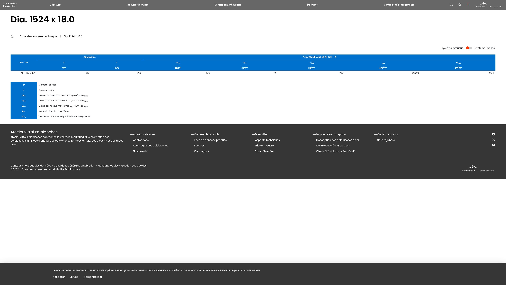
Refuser (74, 277)
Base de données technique (38, 36)
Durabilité (261, 134)
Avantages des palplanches (150, 145)
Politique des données (37, 165)
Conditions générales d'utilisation (74, 165)
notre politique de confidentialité (244, 270)
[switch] (469, 48)
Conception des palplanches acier (337, 140)
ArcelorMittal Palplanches (10, 4)
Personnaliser (93, 277)
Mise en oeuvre (264, 145)
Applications (141, 140)
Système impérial (485, 48)
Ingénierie (312, 4)
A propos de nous (144, 134)
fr (468, 5)
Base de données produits (210, 140)
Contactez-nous (387, 134)
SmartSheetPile (264, 151)
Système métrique (452, 48)
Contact (16, 165)
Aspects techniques (267, 140)
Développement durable (228, 4)
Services (199, 145)
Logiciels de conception (331, 134)
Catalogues (201, 151)
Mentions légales (108, 165)
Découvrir (55, 4)
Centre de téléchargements (399, 4)
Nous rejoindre (386, 140)
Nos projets (140, 151)
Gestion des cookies (134, 165)
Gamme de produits (206, 134)
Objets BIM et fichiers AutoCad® (335, 151)
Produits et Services (137, 4)
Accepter (59, 277)
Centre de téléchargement (333, 145)
